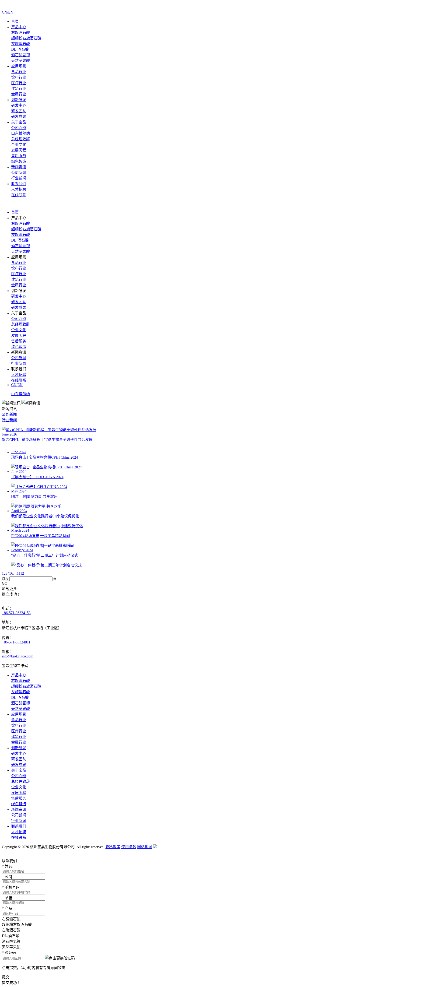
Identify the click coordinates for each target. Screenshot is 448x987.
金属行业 (18, 94)
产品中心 (18, 27)
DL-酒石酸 (20, 49)
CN (4, 12)
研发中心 (18, 105)
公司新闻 (18, 173)
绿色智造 (18, 161)
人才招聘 (18, 189)
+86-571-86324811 (16, 642)
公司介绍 (18, 128)
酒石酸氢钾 (20, 55)
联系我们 (18, 184)
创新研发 (18, 100)
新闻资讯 (18, 167)
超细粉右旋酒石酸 (26, 38)
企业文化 (18, 145)
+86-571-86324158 (16, 613)
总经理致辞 (20, 139)
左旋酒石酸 (20, 44)
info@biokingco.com (17, 656)
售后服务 (18, 156)
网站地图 (144, 847)
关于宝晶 (18, 122)
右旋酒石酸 (20, 33)
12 (22, 573)
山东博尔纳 (20, 133)
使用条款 (128, 847)
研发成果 (18, 117)
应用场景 (18, 66)
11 (18, 573)
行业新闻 (18, 178)
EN (10, 12)
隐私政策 (112, 847)
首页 (15, 21)
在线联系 (18, 195)
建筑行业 (18, 89)
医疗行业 (18, 83)
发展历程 (18, 150)
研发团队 (18, 111)
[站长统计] (155, 847)
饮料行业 (18, 77)
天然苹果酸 (20, 61)
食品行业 (18, 72)
